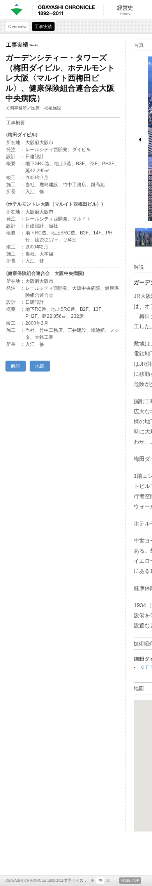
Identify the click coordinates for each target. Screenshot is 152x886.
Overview (17, 26)
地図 (39, 366)
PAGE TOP (130, 880)
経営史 (125, 9)
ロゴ (16, 9)
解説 (15, 366)
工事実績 (43, 26)
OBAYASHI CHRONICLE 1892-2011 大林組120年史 (66, 9)
